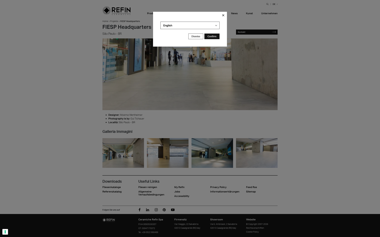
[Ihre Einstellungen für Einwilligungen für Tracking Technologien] (5, 232)
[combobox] (190, 25)
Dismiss (195, 36)
